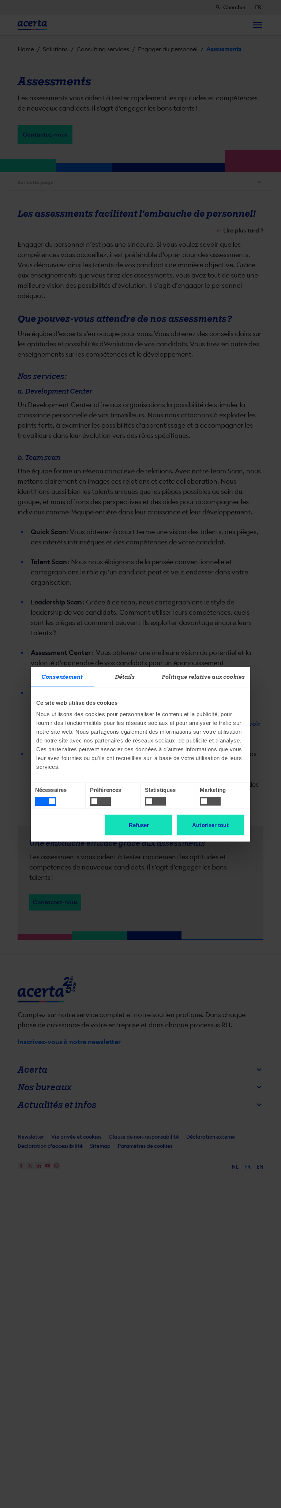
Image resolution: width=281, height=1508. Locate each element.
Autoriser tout (210, 825)
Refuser (139, 825)
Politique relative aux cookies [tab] (203, 676)
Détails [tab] (125, 676)
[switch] (100, 801)
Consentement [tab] (62, 676)
